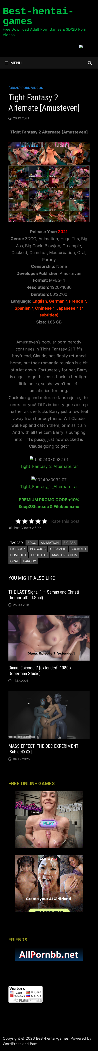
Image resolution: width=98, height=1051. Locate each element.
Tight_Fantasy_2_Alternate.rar (49, 466)
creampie (58, 549)
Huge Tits (39, 555)
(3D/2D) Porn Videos (25, 88)
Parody (29, 561)
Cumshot (18, 555)
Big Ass (69, 543)
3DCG (31, 543)
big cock (18, 549)
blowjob (38, 549)
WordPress (12, 1043)
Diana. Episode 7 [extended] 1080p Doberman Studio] (39, 670)
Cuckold (78, 549)
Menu (16, 63)
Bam (33, 1043)
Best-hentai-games (38, 16)
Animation (50, 543)
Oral (14, 561)
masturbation (64, 555)
